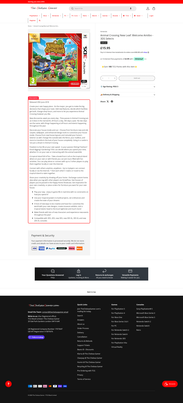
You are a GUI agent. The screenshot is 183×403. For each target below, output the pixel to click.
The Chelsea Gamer (38, 395)
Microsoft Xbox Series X (145, 313)
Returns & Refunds (84, 341)
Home (30, 26)
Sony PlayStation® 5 (144, 309)
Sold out (137, 78)
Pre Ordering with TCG (86, 371)
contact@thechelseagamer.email (55, 312)
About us (81, 324)
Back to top (91, 292)
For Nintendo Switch (119, 334)
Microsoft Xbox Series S (145, 317)
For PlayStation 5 (118, 309)
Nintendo (103, 32)
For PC (114, 326)
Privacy (80, 375)
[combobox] (103, 8)
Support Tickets (83, 345)
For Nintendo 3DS (118, 338)
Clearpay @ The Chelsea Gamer (89, 358)
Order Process (83, 328)
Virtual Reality (116, 347)
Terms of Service (84, 379)
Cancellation (82, 337)
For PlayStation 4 (118, 313)
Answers (80, 320)
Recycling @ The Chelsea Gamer (90, 366)
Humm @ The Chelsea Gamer (89, 362)
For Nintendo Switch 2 (120, 330)
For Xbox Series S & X (119, 321)
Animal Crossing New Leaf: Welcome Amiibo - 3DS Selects (46, 26)
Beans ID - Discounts (85, 349)
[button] (130, 8)
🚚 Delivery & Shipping (109, 94)
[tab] (33, 98)
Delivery (80, 332)
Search (80, 315)
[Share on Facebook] (112, 101)
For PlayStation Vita (119, 343)
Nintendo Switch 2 (143, 321)
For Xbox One (116, 317)
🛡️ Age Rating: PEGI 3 (109, 86)
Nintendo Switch (143, 326)
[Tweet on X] (108, 101)
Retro (138, 330)
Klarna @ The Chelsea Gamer (88, 354)
